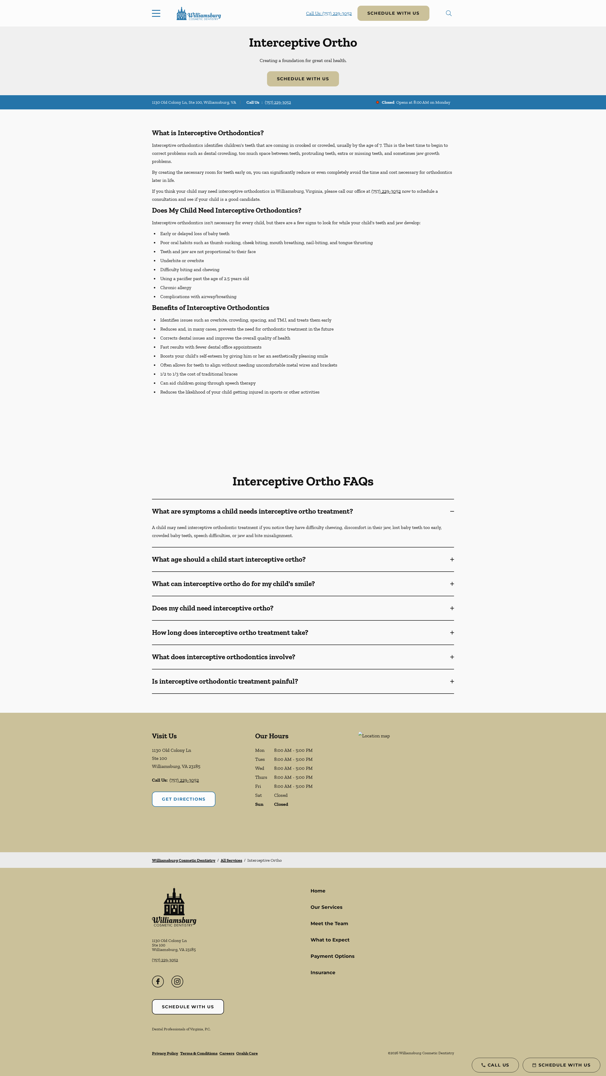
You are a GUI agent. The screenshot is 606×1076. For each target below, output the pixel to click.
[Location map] (406, 782)
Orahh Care (247, 1053)
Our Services (327, 907)
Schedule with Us (393, 13)
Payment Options (333, 956)
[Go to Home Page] (199, 13)
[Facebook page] (158, 981)
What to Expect (330, 940)
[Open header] (157, 13)
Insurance (323, 972)
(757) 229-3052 (278, 102)
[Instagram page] (177, 981)
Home (318, 891)
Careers (226, 1053)
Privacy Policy (165, 1053)
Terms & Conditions (199, 1053)
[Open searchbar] (449, 13)
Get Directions (183, 799)
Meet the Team (329, 923)
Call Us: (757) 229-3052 (329, 13)
